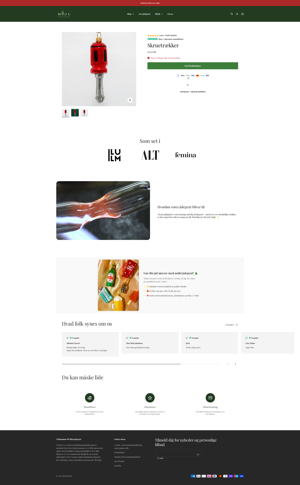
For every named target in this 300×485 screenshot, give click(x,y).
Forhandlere (119, 452)
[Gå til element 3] (84, 113)
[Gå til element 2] (75, 113)
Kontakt (117, 465)
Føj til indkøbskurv (193, 65)
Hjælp (157, 14)
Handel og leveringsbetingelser (127, 457)
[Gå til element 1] (65, 113)
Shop (129, 14)
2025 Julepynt (144, 14)
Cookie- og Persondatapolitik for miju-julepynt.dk (128, 446)
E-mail (160, 458)
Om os (170, 14)
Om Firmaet (119, 461)
